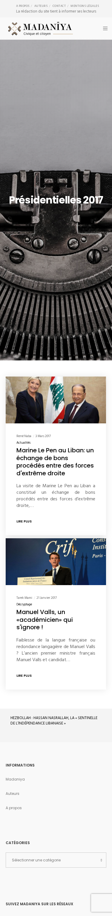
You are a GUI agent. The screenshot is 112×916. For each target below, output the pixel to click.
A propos (23, 6)
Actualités (23, 442)
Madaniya (15, 779)
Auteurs (41, 6)
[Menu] (103, 28)
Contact (59, 6)
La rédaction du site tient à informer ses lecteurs (56, 11)
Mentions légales (84, 6)
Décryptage (24, 604)
